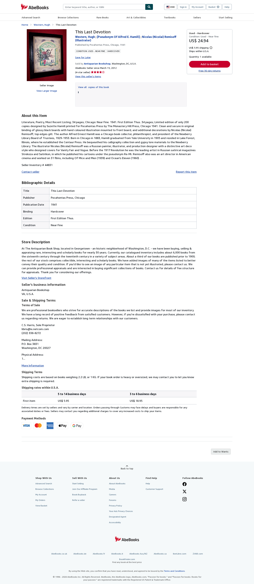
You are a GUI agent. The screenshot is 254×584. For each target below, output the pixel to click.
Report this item (186, 171)
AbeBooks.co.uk (59, 553)
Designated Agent (117, 516)
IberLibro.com (179, 553)
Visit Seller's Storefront (36, 278)
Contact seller (30, 171)
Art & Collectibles (136, 17)
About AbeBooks (117, 483)
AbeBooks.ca (160, 553)
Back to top (127, 468)
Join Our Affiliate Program (84, 489)
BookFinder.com (127, 560)
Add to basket (210, 64)
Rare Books (103, 17)
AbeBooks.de (79, 553)
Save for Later (83, 57)
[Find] (149, 7)
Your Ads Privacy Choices (121, 511)
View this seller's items (88, 76)
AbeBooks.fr (99, 553)
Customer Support (154, 489)
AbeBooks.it (117, 553)
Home (25, 24)
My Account (197, 7)
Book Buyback (79, 494)
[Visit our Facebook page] (184, 484)
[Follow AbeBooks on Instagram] (184, 499)
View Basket (41, 505)
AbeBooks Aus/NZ (138, 553)
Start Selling (225, 17)
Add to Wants (220, 451)
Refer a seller (78, 500)
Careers (112, 494)
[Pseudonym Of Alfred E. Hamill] (119, 37)
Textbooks (170, 17)
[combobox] (104, 7)
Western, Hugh (42, 24)
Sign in (183, 7)
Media (112, 489)
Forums (112, 500)
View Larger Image (46, 90)
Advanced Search (31, 17)
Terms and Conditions (174, 571)
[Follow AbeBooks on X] (184, 492)
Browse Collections (68, 17)
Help (227, 7)
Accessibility (115, 522)
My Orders (40, 500)
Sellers (197, 17)
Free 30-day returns (210, 70)
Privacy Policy (115, 505)
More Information (33, 365)
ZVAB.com (198, 553)
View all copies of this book (93, 87)
